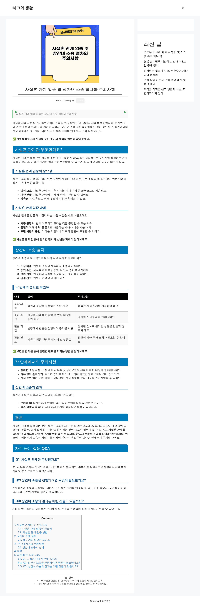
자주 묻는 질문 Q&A (27, 554)
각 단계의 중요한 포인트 (34, 539)
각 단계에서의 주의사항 (29, 543)
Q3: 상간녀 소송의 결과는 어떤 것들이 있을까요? (48, 566)
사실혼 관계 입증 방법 (33, 532)
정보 (71, 577)
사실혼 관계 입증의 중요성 (35, 528)
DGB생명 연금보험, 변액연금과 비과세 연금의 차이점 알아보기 (72, 580)
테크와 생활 (22, 7)
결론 (18, 551)
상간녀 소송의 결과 (31, 547)
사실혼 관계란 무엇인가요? (30, 524)
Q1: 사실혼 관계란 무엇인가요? (37, 558)
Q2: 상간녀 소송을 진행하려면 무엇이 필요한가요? (49, 562)
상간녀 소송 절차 (25, 536)
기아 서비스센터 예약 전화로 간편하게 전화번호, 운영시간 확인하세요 (72, 583)
